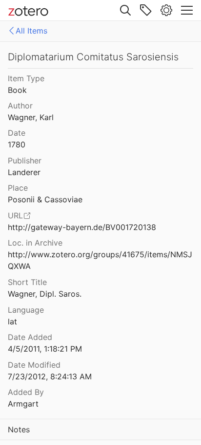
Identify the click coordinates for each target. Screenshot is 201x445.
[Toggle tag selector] (146, 10)
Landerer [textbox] (24, 172)
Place (18, 188)
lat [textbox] (12, 321)
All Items (31, 31)
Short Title (27, 282)
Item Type (26, 78)
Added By (26, 392)
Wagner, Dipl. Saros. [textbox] (44, 294)
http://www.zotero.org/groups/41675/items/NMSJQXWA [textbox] (100, 260)
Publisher (24, 160)
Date (16, 133)
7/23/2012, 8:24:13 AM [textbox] (50, 376)
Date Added (30, 337)
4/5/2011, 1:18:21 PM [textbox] (45, 349)
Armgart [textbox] (23, 404)
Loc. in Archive (35, 243)
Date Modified (34, 365)
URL (15, 215)
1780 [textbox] (16, 144)
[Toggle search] (125, 10)
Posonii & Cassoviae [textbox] (45, 199)
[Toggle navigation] (187, 10)
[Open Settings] (166, 10)
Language (26, 310)
